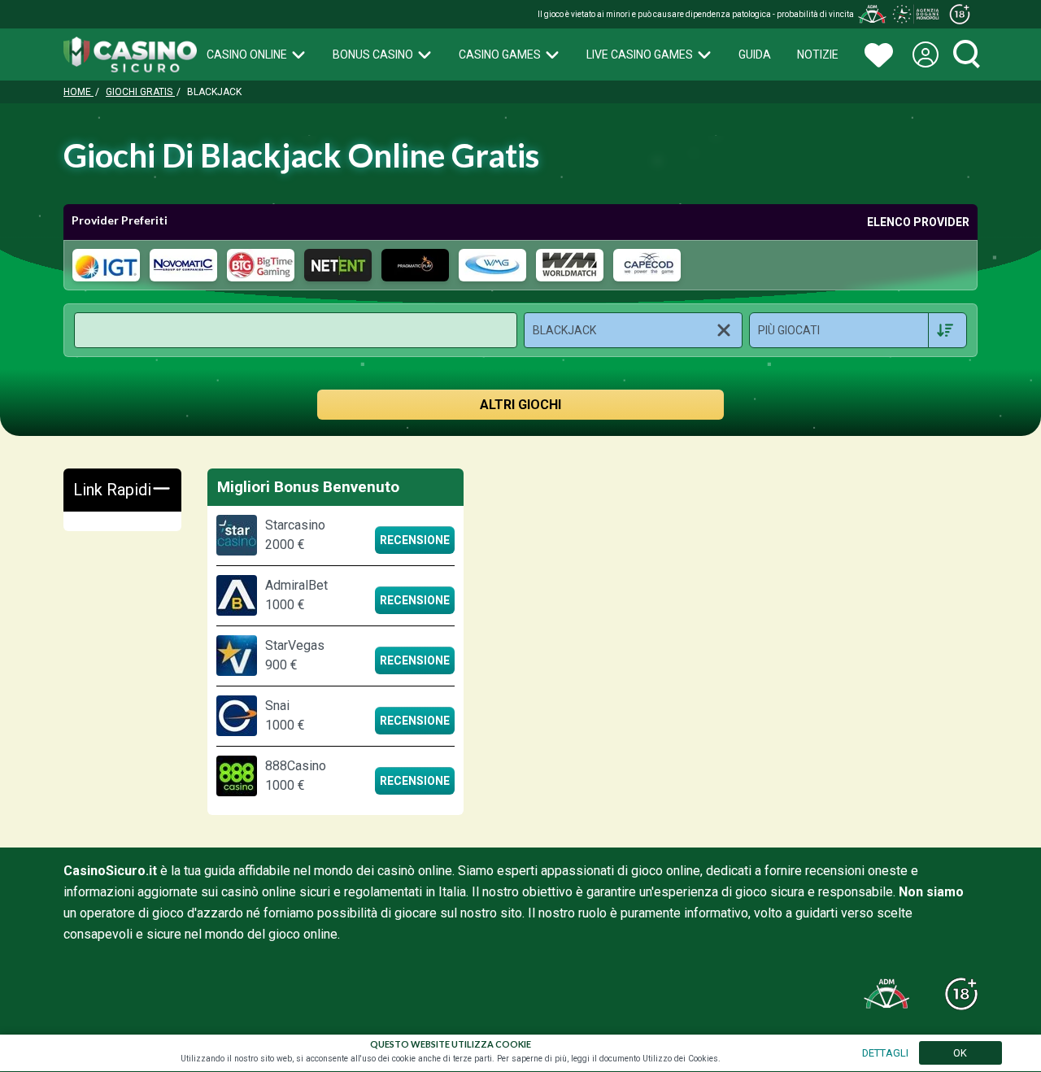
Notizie (817, 54)
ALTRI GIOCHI (520, 404)
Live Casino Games (639, 54)
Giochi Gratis (140, 92)
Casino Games (500, 54)
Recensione (415, 540)
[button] (633, 330)
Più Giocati (789, 330)
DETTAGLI (885, 1053)
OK (960, 1053)
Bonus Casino (373, 54)
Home (78, 92)
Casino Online (247, 54)
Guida (754, 54)
